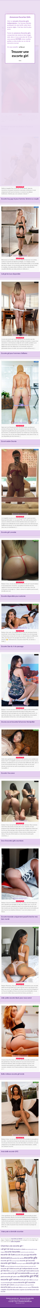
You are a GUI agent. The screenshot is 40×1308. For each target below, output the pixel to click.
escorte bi (22, 1252)
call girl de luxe (7, 1249)
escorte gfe (30, 1257)
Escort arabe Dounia (8, 441)
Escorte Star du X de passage (12, 646)
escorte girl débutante (10, 1266)
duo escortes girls (29, 1249)
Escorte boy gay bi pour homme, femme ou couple (20, 199)
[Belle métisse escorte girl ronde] (20, 1032)
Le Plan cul (21, 47)
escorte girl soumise (26, 1282)
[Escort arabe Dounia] (20, 393)
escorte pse (6, 1287)
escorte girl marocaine (25, 1271)
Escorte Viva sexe (8, 773)
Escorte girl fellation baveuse (21, 1266)
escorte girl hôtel (7, 1268)
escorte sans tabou (16, 1287)
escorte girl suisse (7, 1285)
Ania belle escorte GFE (9, 1151)
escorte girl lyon (13, 1270)
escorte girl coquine (21, 1263)
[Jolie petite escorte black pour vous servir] (20, 955)
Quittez (20, 60)
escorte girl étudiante (19, 1284)
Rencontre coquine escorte (21, 1289)
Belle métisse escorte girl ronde (12, 1074)
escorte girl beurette (27, 1261)
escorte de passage (22, 1255)
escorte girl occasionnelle (19, 1273)
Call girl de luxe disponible (10, 274)
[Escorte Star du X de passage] (20, 617)
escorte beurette (12, 1252)
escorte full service (18, 1258)
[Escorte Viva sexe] (20, 743)
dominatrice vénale (19, 1249)
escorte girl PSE (29, 1276)
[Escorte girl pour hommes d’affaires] (20, 309)
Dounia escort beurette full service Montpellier (18, 722)
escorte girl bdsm (15, 1260)
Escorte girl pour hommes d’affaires (14, 353)
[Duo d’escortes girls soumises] (20, 802)
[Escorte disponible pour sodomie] (20, 561)
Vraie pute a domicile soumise (12, 1231)
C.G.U (23, 1303)
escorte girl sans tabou (26, 1280)
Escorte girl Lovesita (8, 532)
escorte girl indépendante (22, 1268)
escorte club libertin (29, 1252)
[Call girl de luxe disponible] (20, 232)
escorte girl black (8, 1263)
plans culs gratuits (15, 1241)
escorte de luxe (8, 1255)
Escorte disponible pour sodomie (13, 596)
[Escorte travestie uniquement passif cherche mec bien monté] (20, 874)
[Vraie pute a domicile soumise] (20, 1186)
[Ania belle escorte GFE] (20, 1109)
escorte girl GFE (32, 1266)
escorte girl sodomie (11, 1282)
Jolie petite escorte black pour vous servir (16, 998)
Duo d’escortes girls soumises (12, 841)
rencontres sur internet (16, 1238)
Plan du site (18, 1303)
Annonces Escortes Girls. (27, 1298)
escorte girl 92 (6, 1261)
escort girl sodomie (27, 1287)
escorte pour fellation (29, 1284)
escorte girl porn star (12, 1276)
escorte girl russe (10, 1279)
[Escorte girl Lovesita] (20, 482)
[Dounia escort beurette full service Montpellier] (20, 680)
